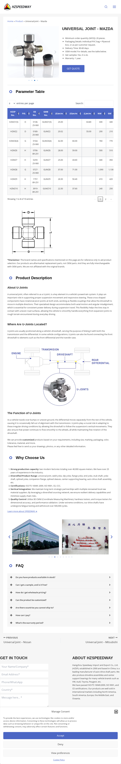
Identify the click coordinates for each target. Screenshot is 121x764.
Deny (60, 744)
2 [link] (105, 199)
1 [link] (100, 199)
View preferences (60, 753)
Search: (80, 103)
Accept (60, 735)
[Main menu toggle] (114, 6)
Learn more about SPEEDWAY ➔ (22, 511)
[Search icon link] (106, 7)
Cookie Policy (59, 759)
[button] (116, 711)
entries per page (25, 103)
